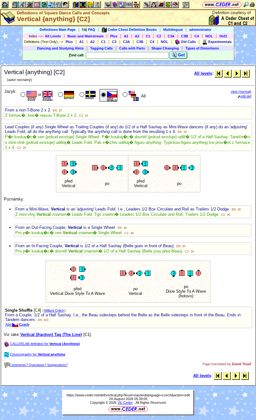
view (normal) (241, 91)
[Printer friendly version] (252, 4)
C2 (159, 36)
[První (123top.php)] (219, 73)
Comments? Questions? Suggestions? (38, 365)
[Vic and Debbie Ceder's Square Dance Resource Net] (221, 4)
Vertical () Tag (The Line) (51, 334)
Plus (113, 36)
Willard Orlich (54, 310)
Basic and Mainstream (85, 36)
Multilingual (173, 29)
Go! (181, 55)
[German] (65, 95)
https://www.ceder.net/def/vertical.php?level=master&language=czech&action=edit (128, 395)
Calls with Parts (132, 48)
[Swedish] (87, 95)
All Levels (53, 36)
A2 (137, 36)
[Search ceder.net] (246, 4)
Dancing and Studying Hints (60, 48)
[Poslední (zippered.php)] (246, 73)
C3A (171, 36)
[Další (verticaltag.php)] (237, 73)
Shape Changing (165, 48)
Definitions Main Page (58, 29)
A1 (126, 36)
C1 (148, 36)
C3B (184, 36)
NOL (209, 36)
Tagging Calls (101, 48)
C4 (196, 36)
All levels (203, 73)
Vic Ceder (125, 402)
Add (17, 324)
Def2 (223, 36)
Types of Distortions (202, 48)
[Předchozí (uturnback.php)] (228, 73)
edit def (245, 96)
